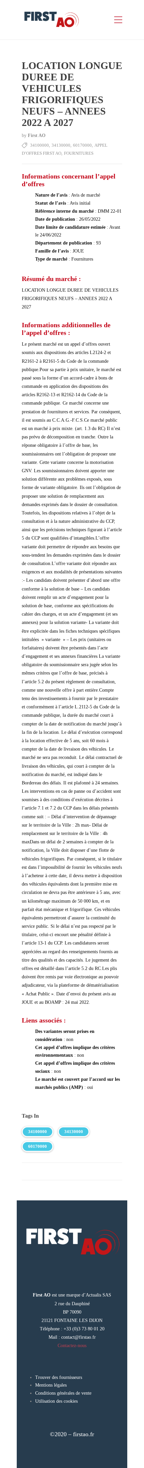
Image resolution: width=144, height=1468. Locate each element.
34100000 (39, 145)
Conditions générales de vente (63, 1393)
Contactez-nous (72, 1345)
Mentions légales (51, 1385)
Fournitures (78, 153)
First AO (37, 135)
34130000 (61, 145)
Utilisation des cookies (56, 1401)
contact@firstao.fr (78, 1337)
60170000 (82, 145)
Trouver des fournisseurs (58, 1377)
